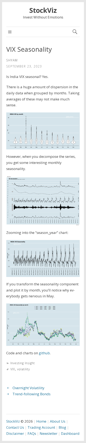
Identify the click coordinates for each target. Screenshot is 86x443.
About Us (57, 421)
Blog (62, 427)
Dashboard (70, 433)
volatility (23, 369)
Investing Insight (22, 363)
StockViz (43, 10)
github (44, 353)
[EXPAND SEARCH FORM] (75, 32)
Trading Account (41, 427)
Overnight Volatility (28, 387)
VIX (12, 369)
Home (41, 421)
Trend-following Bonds (32, 394)
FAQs (32, 433)
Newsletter (48, 433)
